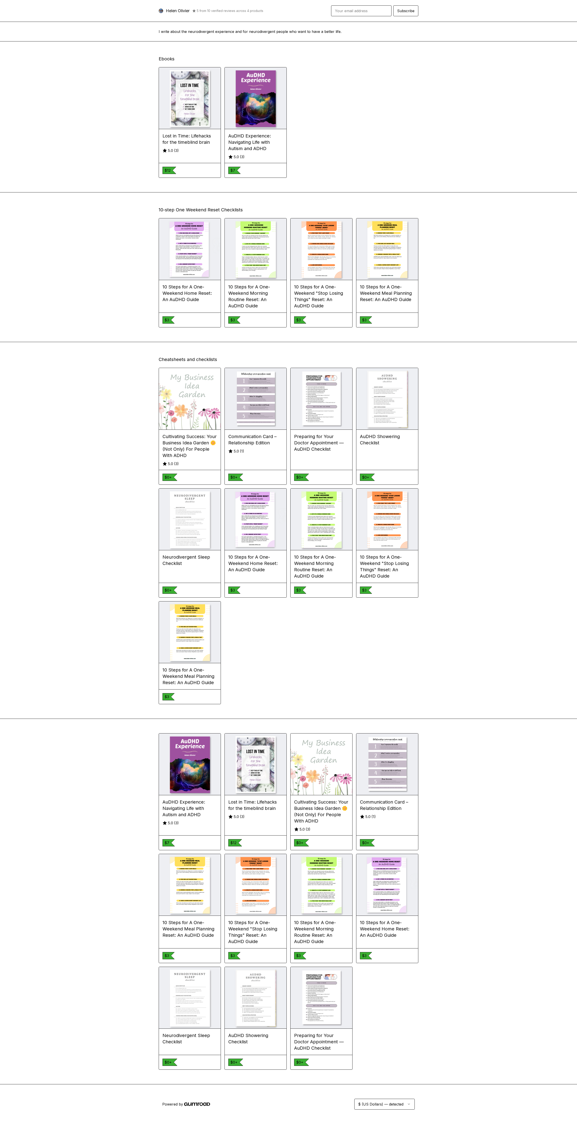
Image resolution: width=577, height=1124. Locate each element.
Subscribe (405, 11)
